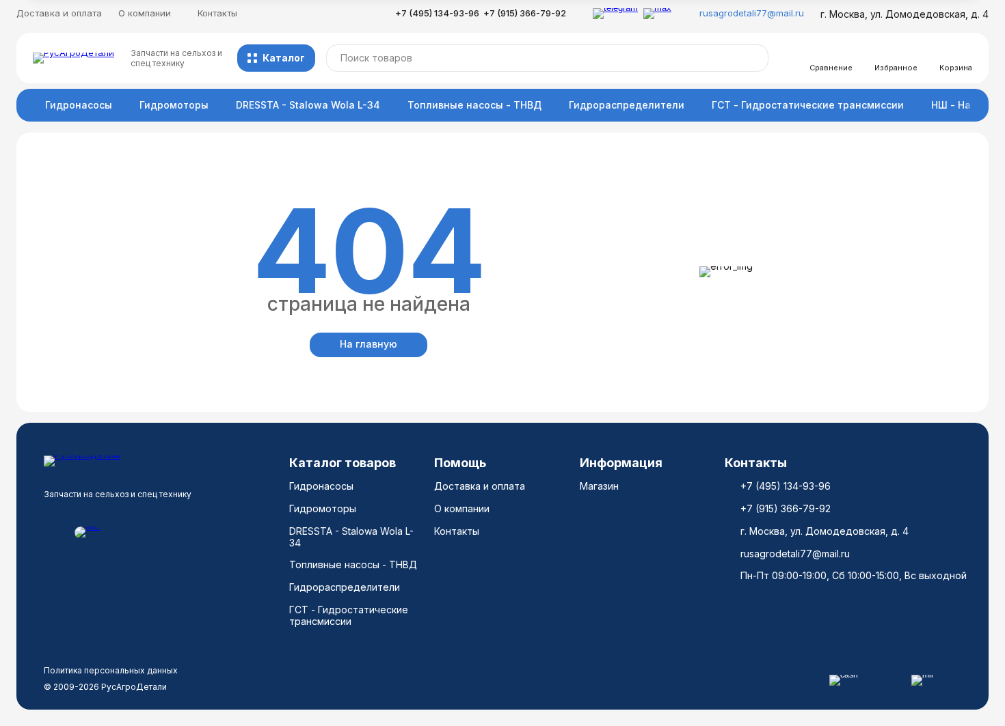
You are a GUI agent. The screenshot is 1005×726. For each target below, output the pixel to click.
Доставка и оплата (59, 13)
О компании (462, 508)
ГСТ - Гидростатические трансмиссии (808, 105)
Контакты (217, 13)
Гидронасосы (78, 105)
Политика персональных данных (111, 670)
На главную (368, 344)
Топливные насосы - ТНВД (474, 105)
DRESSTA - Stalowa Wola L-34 (308, 105)
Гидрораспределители (626, 105)
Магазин (599, 486)
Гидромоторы (174, 105)
